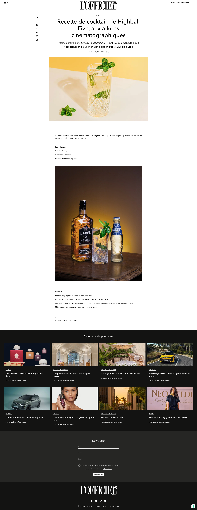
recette (58, 321)
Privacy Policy (107, 469)
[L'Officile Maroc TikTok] (101, 501)
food (74, 321)
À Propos (81, 506)
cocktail (67, 321)
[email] (36, 18)
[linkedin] (36, 29)
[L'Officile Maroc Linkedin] (105, 501)
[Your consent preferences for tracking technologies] (193, 506)
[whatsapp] (36, 37)
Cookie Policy (114, 506)
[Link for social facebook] (92, 501)
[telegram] (36, 40)
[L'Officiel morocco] (98, 5)
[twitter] (36, 33)
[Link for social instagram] (96, 501)
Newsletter (175, 3)
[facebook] (36, 21)
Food (98, 15)
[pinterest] (36, 25)
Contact (90, 506)
